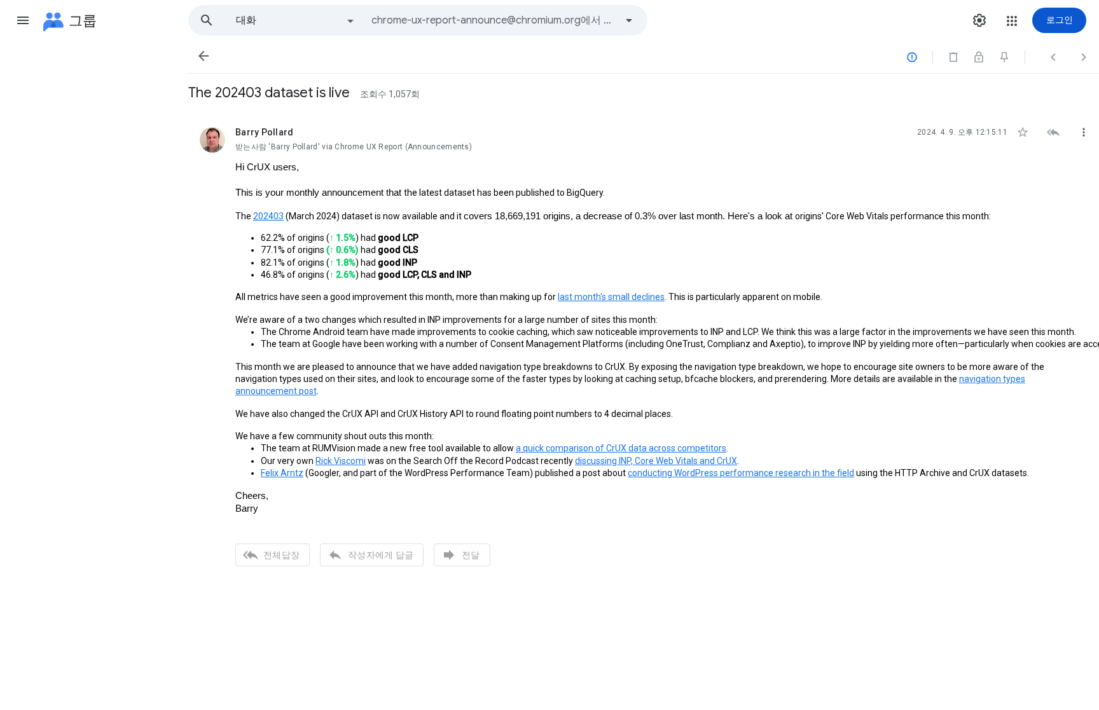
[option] (296, 20)
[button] (23, 20)
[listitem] (643, 345)
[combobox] (493, 20)
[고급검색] (629, 20)
